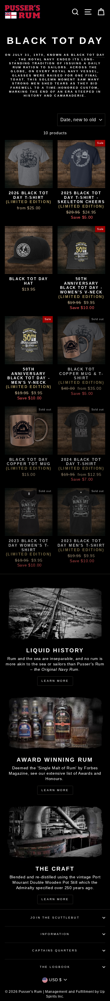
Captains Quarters (55, 950)
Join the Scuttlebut (54, 917)
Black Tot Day (88, 54)
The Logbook (55, 966)
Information (55, 934)
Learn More (55, 680)
